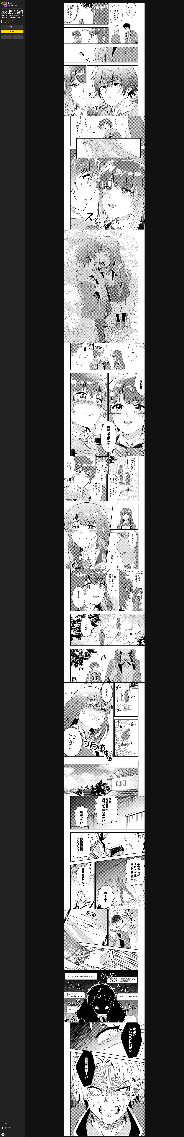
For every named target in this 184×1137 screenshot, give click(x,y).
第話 (11, 31)
